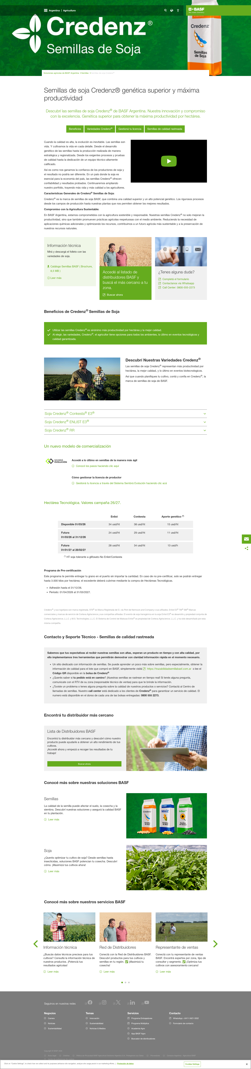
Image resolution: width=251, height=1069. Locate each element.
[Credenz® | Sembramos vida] (169, 161)
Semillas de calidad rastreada (164, 128)
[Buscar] (165, 10)
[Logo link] (196, 10)
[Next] (215, 944)
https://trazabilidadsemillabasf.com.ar (169, 668)
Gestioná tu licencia (129, 128)
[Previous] (35, 944)
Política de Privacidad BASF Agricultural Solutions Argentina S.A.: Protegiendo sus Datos (110, 1056)
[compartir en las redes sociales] (246, 548)
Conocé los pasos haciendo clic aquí (97, 466)
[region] (125, 1064)
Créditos (66, 1056)
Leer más (55, 278)
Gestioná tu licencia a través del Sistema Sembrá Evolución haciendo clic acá (121, 483)
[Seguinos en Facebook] (88, 1004)
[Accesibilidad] (177, 10)
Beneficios (75, 128)
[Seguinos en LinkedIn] (131, 1004)
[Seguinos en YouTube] (145, 1004)
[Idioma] (171, 10)
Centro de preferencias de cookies (61, 1059)
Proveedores (155, 1056)
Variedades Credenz (99, 129)
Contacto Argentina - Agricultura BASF (181, 1056)
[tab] (122, 982)
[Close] (247, 1064)
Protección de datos (125, 1063)
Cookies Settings (192, 1064)
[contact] (246, 539)
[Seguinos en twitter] (117, 1004)
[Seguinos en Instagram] (103, 1004)
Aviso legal (52, 1056)
